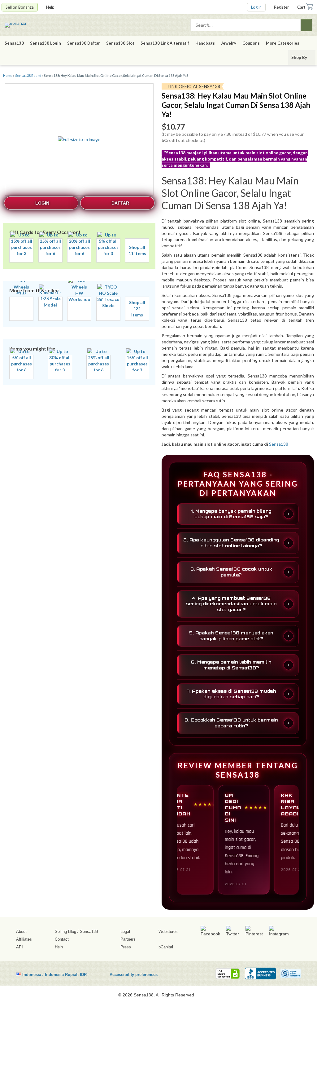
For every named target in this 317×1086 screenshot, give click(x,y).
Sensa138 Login (45, 43)
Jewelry (228, 43)
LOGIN (42, 203)
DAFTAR (120, 203)
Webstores (168, 931)
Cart (301, 7)
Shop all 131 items (137, 308)
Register (281, 7)
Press (125, 947)
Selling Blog (65, 931)
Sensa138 (14, 43)
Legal (125, 931)
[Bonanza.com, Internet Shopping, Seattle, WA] (260, 973)
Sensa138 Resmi (28, 75)
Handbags (205, 43)
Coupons (251, 43)
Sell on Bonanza (20, 7)
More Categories (283, 43)
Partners (128, 939)
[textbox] (246, 25)
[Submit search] (306, 25)
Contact (62, 939)
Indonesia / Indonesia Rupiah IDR (54, 974)
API (19, 947)
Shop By (299, 57)
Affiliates (24, 939)
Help (50, 7)
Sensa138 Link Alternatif (165, 43)
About (21, 931)
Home (7, 75)
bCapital (165, 947)
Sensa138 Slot (120, 43)
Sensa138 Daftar (83, 43)
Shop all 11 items (137, 250)
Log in (256, 7)
